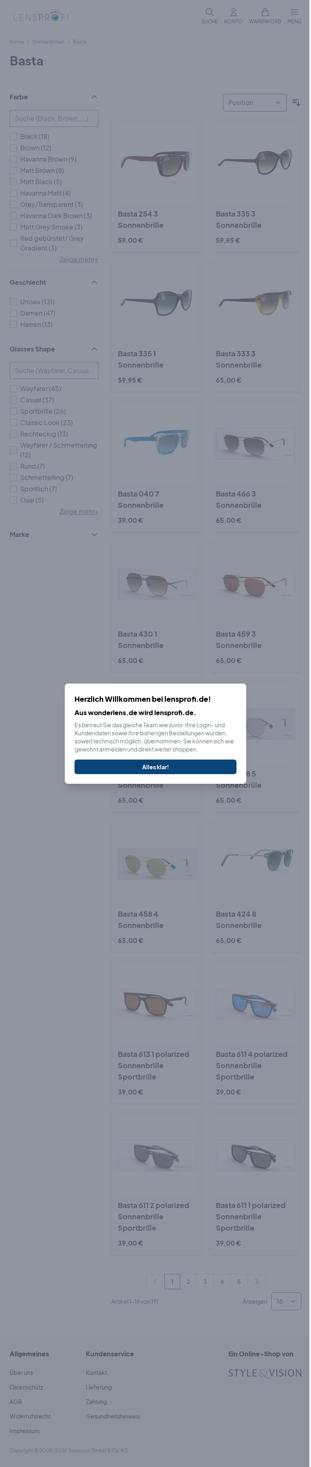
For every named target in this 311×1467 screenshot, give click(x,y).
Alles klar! (155, 766)
